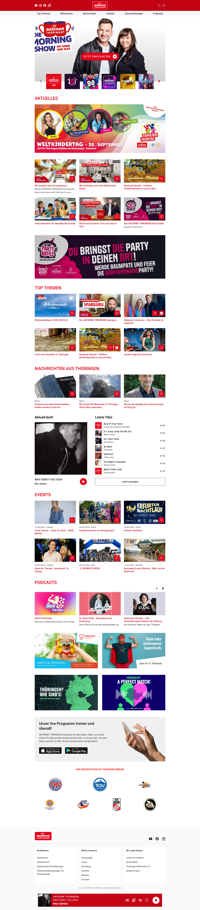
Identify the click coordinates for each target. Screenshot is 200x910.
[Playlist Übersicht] (140, 900)
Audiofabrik (132, 862)
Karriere (85, 871)
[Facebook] (44, 5)
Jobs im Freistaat (135, 857)
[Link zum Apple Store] (50, 751)
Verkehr (110, 13)
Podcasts (158, 13)
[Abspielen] (156, 900)
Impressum (42, 857)
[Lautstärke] (127, 900)
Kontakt (85, 879)
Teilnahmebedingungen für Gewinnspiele (50, 872)
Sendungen (87, 857)
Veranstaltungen (134, 13)
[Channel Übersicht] (134, 900)
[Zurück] (156, 588)
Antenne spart (133, 871)
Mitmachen (66, 13)
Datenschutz (43, 862)
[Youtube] (36, 5)
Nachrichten (89, 13)
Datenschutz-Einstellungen (50, 866)
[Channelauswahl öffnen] (164, 5)
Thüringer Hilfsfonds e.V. (138, 866)
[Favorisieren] (147, 900)
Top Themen (43, 13)
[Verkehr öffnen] (49, 5)
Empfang (86, 866)
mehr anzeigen (130, 481)
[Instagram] (40, 5)
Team (84, 862)
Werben (85, 875)
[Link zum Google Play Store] (76, 751)
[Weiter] (163, 588)
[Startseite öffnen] (100, 5)
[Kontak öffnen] (159, 5)
